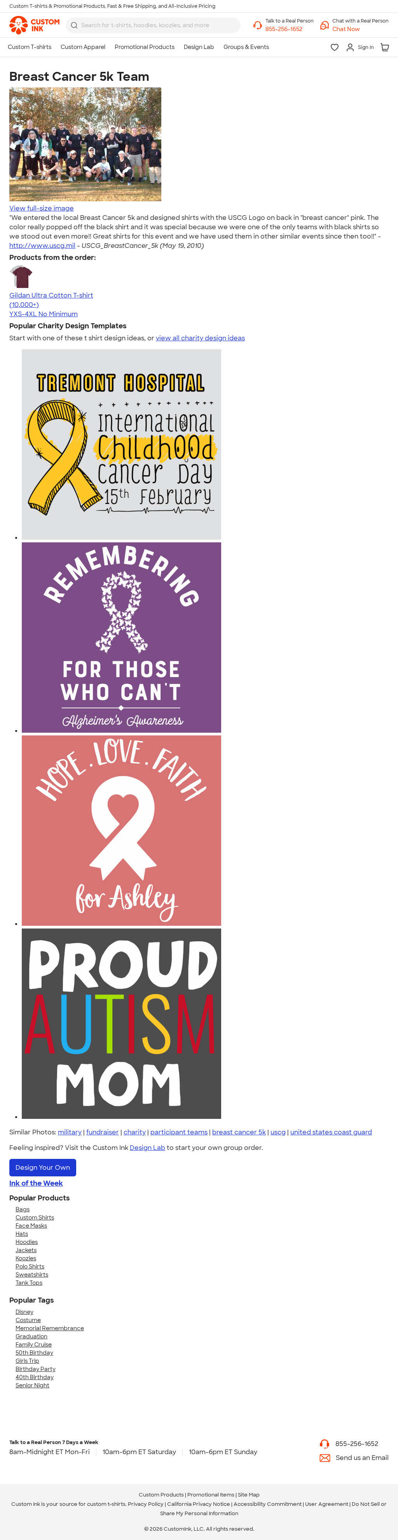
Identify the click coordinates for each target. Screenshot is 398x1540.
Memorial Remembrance (50, 1328)
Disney (24, 1311)
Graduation (31, 1336)
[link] (34, 25)
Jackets (26, 1250)
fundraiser (102, 1132)
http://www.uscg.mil (42, 246)
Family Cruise (34, 1344)
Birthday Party (36, 1369)
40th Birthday (35, 1377)
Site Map (249, 1494)
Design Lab (147, 1148)
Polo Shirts (30, 1266)
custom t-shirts (106, 1504)
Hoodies (27, 1242)
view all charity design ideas (200, 338)
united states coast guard (331, 1132)
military (70, 1132)
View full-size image (41, 208)
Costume (28, 1320)
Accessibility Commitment (268, 1504)
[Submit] (74, 25)
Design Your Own (43, 1168)
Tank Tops (29, 1282)
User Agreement (326, 1504)
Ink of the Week (36, 1183)
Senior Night (32, 1385)
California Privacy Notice (198, 1504)
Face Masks (31, 1225)
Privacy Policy (146, 1504)
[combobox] (153, 25)
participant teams (179, 1132)
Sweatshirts (32, 1274)
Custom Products (161, 1494)
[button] (360, 29)
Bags (23, 1209)
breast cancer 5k (239, 1132)
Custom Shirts (35, 1217)
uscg (278, 1132)
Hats (22, 1233)
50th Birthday (34, 1352)
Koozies (26, 1258)
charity (135, 1132)
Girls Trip (27, 1360)
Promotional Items (210, 1494)
